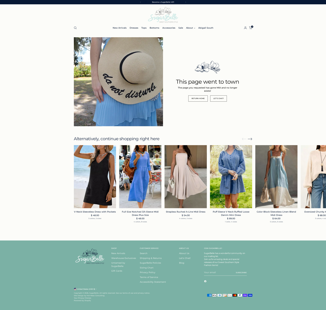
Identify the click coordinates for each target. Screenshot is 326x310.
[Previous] (140, 2)
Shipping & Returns (151, 258)
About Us (184, 253)
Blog (181, 263)
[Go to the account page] (245, 27)
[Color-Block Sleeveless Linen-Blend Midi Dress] (276, 176)
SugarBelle (94, 293)
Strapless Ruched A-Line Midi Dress (185, 211)
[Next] (185, 2)
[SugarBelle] (163, 15)
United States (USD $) (86, 289)
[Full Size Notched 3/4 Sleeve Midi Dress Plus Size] (140, 176)
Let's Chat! (185, 258)
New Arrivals (118, 253)
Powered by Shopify (82, 300)
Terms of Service (149, 277)
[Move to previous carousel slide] (244, 139)
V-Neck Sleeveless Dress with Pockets (95, 211)
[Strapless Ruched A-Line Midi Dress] (186, 176)
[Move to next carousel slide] (250, 139)
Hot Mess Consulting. (96, 295)
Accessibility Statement (153, 282)
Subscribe (241, 272)
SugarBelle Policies (150, 263)
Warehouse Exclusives (123, 258)
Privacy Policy (147, 272)
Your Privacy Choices (82, 298)
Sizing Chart (146, 267)
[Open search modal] (75, 27)
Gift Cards (116, 271)
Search (143, 253)
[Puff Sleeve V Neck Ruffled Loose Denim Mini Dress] (231, 176)
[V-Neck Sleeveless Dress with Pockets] (95, 176)
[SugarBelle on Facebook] (205, 282)
